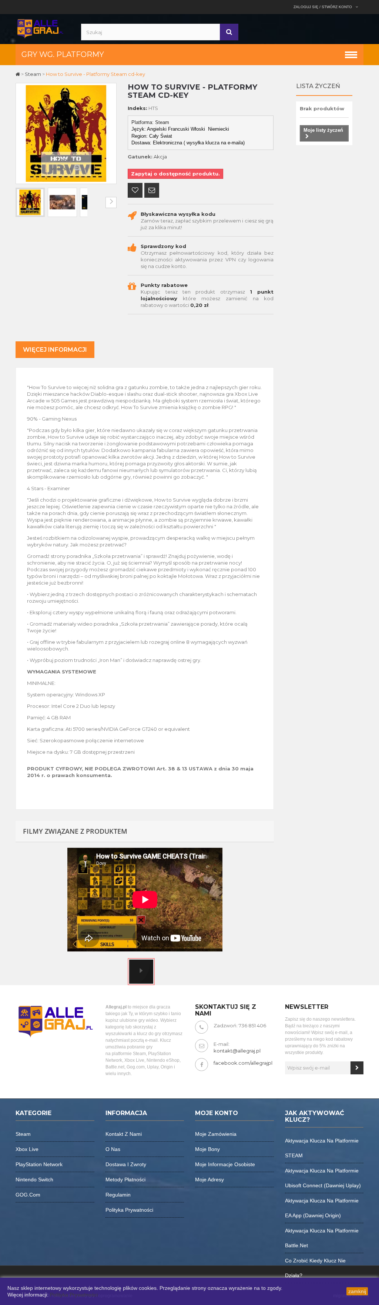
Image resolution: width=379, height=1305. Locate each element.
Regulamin (118, 1195)
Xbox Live (27, 1149)
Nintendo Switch (34, 1179)
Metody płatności (125, 1179)
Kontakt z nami (123, 1134)
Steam (23, 1134)
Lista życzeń (318, 86)
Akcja (160, 157)
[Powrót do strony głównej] (18, 74)
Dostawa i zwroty (125, 1164)
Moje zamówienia (216, 1134)
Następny (111, 202)
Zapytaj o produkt (151, 191)
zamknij (357, 1291)
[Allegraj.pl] (40, 28)
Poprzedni (21, 202)
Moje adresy (209, 1179)
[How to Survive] (30, 202)
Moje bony (207, 1149)
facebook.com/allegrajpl (243, 1063)
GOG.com (28, 1195)
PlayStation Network (39, 1164)
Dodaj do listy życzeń (135, 191)
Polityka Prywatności (74, 1295)
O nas (112, 1149)
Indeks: (137, 108)
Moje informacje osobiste (225, 1164)
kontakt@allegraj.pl (237, 1051)
